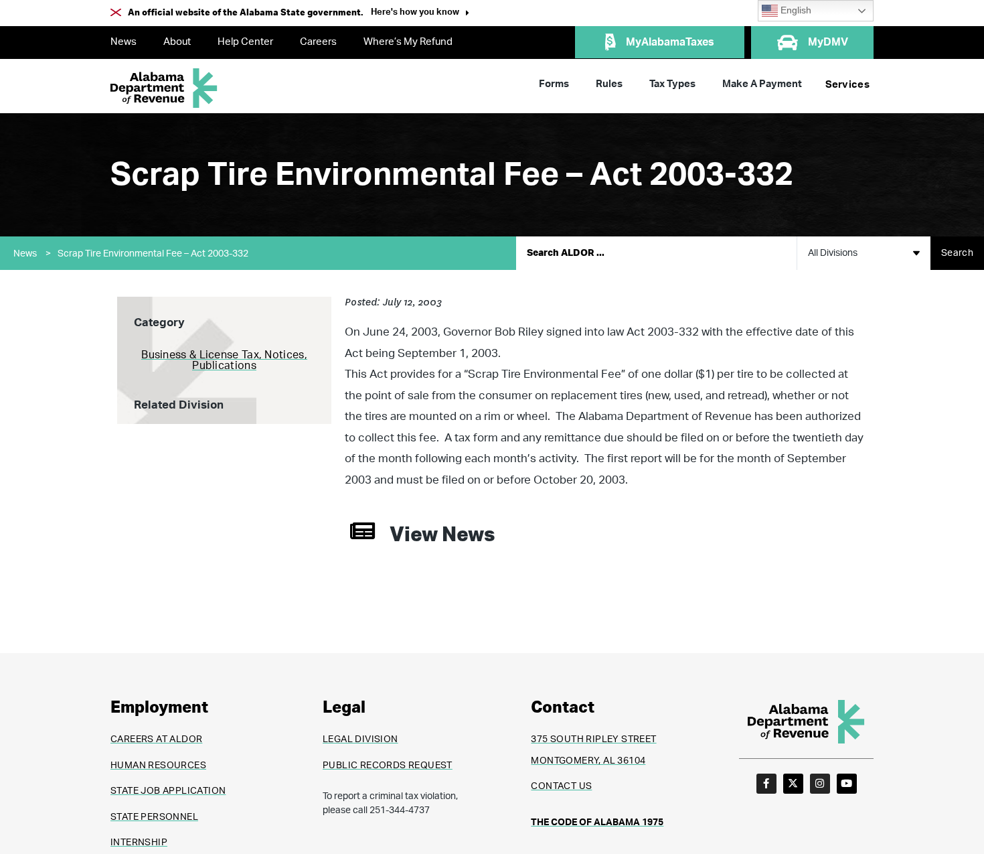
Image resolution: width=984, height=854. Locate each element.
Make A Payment (762, 84)
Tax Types (672, 84)
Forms (554, 84)
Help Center (245, 42)
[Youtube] (847, 784)
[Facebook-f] (766, 784)
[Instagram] (820, 784)
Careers (318, 42)
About (177, 42)
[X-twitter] (793, 784)
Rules (609, 84)
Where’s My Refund (408, 42)
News (123, 42)
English (794, 10)
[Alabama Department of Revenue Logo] (164, 88)
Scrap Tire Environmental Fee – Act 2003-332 (153, 254)
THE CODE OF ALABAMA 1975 (597, 822)
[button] (420, 13)
